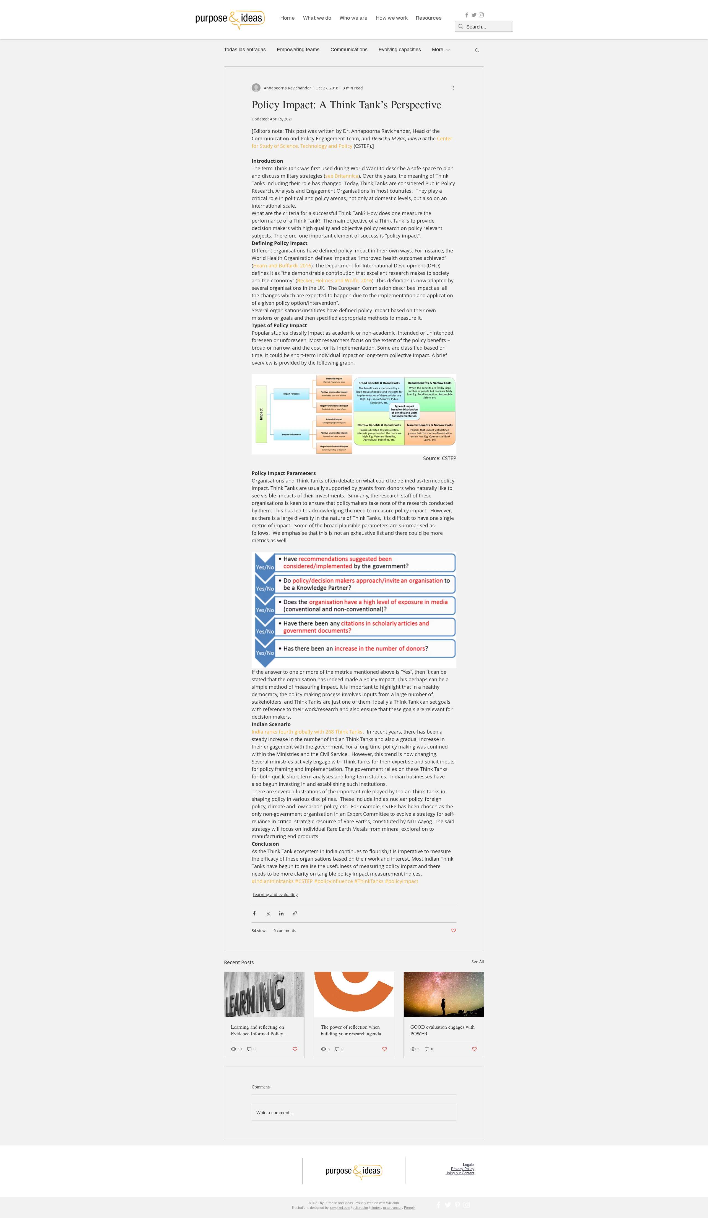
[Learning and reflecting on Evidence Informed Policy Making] (264, 994)
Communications (349, 49)
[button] (477, 50)
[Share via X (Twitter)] (267, 913)
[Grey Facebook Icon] (467, 15)
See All (478, 961)
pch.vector (360, 1208)
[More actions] (453, 87)
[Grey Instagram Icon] (481, 15)
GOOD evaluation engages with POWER (442, 1030)
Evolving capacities (400, 49)
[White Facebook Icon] (438, 1205)
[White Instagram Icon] (466, 1205)
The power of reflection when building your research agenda (351, 1030)
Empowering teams (298, 49)
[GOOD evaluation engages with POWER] (444, 994)
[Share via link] (295, 913)
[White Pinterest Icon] (457, 1205)
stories (376, 1208)
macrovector (392, 1208)
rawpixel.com (340, 1208)
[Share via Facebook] (254, 913)
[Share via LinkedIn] (281, 913)
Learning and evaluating (275, 894)
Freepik (409, 1208)
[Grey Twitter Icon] (474, 15)
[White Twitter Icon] (448, 1205)
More (437, 49)
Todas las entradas (245, 49)
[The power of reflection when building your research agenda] (354, 994)
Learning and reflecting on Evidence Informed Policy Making (257, 1030)
